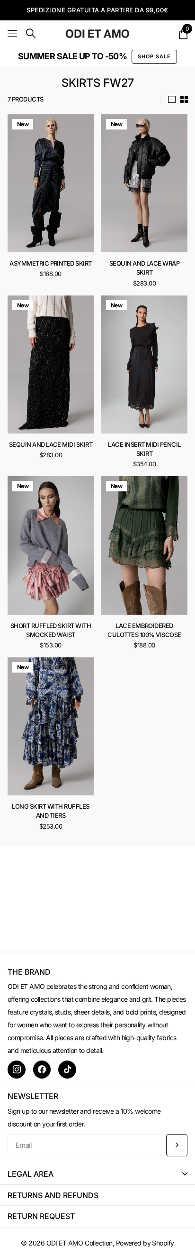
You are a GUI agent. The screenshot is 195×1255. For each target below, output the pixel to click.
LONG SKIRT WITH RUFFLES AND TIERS (50, 811)
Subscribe (176, 1145)
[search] (30, 33)
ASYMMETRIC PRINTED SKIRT (50, 263)
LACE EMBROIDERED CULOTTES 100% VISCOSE (144, 630)
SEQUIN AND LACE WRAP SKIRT (144, 267)
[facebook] (42, 1070)
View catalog (13, 33)
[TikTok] (67, 1070)
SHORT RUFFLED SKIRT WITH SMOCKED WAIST (50, 630)
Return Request (41, 1216)
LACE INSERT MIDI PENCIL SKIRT (144, 449)
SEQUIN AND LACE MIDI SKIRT (50, 444)
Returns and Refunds (53, 1195)
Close (97, 1174)
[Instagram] (17, 1070)
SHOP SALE (154, 56)
